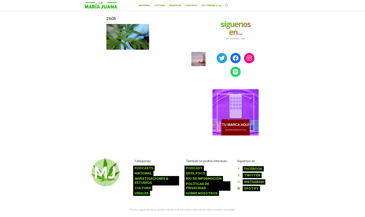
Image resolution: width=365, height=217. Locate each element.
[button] (226, 5)
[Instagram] (238, 182)
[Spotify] (238, 188)
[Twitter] (238, 175)
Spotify (251, 188)
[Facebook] (238, 168)
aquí (232, 209)
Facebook (253, 169)
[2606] (127, 49)
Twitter (252, 175)
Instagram (254, 182)
